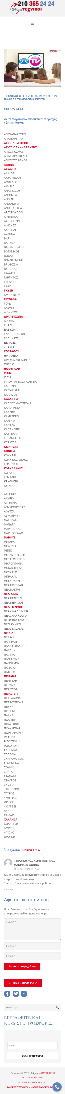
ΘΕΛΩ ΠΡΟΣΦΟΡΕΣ (32, 1055)
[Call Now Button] (57, 1086)
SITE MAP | (24, 1082)
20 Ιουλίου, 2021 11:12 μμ (26, 869)
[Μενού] (32, 23)
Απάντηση (9, 889)
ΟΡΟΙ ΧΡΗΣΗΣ (39, 1082)
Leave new (30, 849)
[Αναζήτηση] (57, 1007)
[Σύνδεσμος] (32, 8)
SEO (40, 1077)
